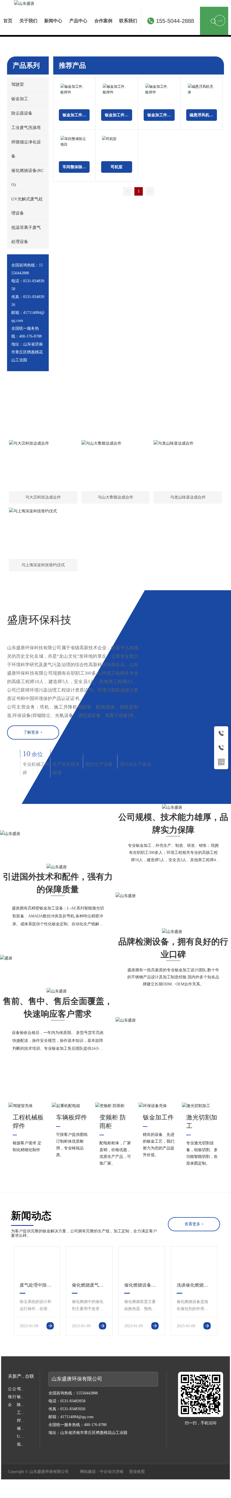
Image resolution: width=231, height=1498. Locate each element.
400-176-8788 (30, 468)
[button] (113, 161)
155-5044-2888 (175, 21)
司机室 (117, 299)
